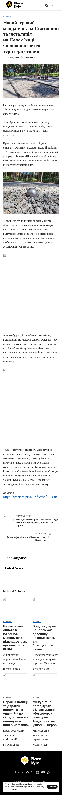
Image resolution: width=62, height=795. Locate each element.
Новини (7, 16)
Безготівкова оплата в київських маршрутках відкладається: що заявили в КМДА (15, 637)
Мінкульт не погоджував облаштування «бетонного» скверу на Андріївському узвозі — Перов (45, 713)
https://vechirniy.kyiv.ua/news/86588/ (30, 497)
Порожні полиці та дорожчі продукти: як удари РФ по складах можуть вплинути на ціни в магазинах (16, 713)
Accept (52, 786)
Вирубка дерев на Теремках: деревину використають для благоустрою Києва (44, 637)
